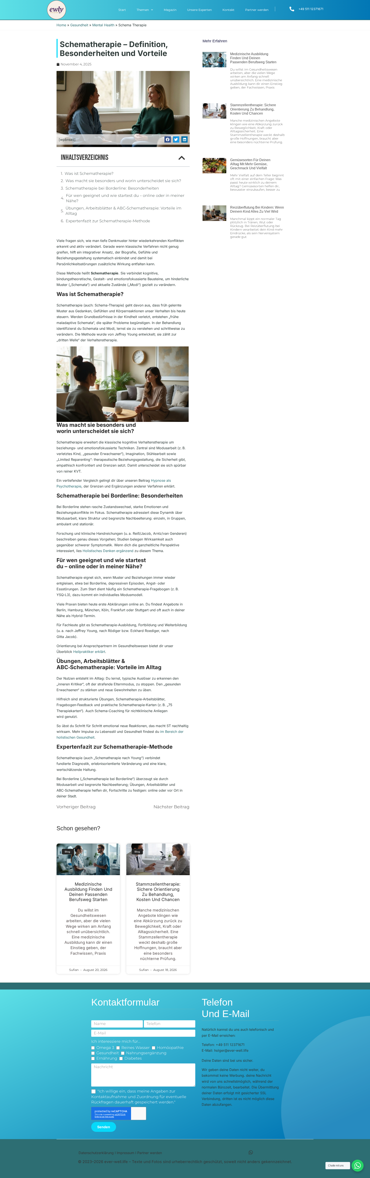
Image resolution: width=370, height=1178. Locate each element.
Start (122, 10)
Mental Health (103, 25)
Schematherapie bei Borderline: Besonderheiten (112, 188)
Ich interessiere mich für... (115, 1041)
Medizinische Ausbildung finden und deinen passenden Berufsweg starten (88, 892)
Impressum (125, 1153)
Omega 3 (105, 1047)
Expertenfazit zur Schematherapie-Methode (108, 221)
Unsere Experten (199, 10)
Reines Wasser (135, 1047)
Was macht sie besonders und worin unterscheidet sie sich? (123, 180)
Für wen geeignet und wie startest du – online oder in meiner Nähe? (125, 198)
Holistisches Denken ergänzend (108, 551)
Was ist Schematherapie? (89, 173)
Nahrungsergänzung (146, 1053)
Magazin (170, 10)
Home (61, 25)
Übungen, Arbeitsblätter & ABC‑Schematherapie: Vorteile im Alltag (123, 211)
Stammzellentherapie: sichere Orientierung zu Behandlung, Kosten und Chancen (158, 892)
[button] (167, 139)
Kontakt (228, 10)
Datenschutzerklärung (96, 1153)
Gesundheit (79, 25)
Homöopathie (170, 1047)
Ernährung (106, 1058)
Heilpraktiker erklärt (89, 651)
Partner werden (257, 10)
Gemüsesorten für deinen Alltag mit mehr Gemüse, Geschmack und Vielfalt (250, 164)
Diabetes (133, 1058)
